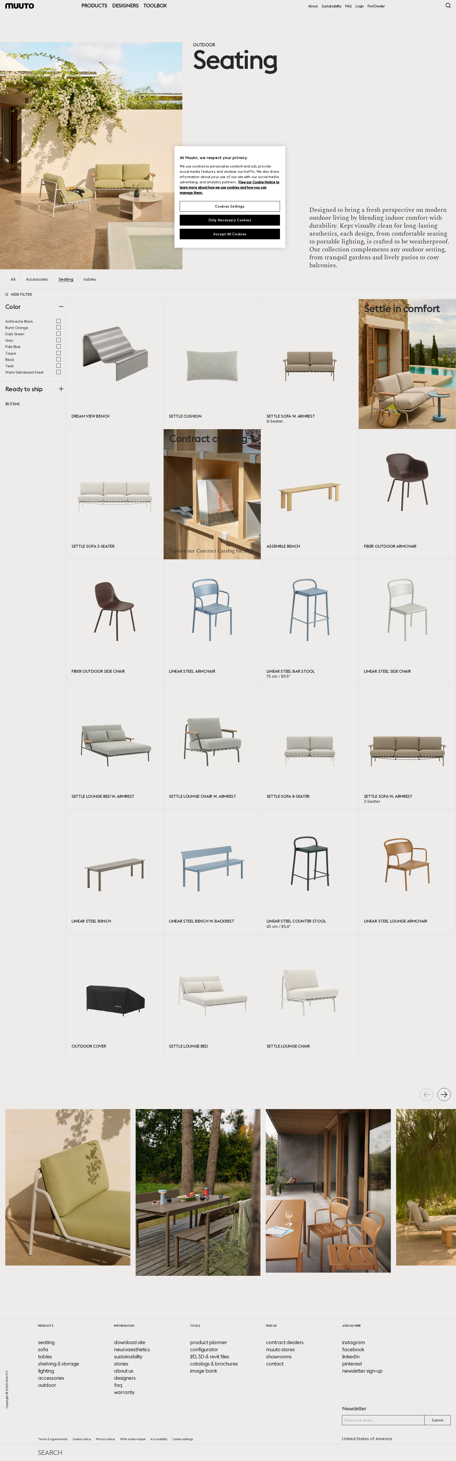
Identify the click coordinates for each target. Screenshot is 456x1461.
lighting (46, 1370)
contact (274, 1363)
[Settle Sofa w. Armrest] (309, 364)
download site (129, 1342)
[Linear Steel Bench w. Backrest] (212, 871)
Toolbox (155, 5)
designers (125, 1378)
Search (50, 1452)
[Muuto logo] (19, 6)
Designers (125, 5)
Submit (438, 1420)
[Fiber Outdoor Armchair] (407, 494)
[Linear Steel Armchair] (212, 622)
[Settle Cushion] (212, 364)
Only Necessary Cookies (229, 220)
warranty (124, 1392)
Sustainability (331, 6)
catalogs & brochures (214, 1363)
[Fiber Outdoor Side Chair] (114, 622)
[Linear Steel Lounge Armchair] (407, 871)
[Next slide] (444, 1094)
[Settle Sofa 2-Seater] (309, 746)
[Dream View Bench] (114, 364)
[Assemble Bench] (309, 494)
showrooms (279, 1356)
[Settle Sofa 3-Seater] (114, 494)
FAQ (348, 6)
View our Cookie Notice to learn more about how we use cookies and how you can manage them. (229, 187)
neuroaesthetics (132, 1349)
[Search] (448, 5)
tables (90, 279)
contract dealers (284, 1342)
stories (121, 1363)
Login (359, 6)
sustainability (128, 1356)
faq (118, 1385)
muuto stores (280, 1349)
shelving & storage (58, 1363)
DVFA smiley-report (133, 1439)
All (13, 279)
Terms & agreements (52, 1439)
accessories (51, 1378)
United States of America (367, 1438)
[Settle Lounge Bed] (212, 996)
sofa (43, 1349)
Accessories (37, 279)
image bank (203, 1370)
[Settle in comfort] (407, 364)
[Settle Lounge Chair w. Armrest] (212, 746)
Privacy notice (105, 1439)
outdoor (47, 1385)
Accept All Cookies (229, 234)
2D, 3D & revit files (209, 1356)
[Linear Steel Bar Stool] (309, 622)
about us (123, 1370)
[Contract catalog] (212, 494)
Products (94, 5)
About (313, 6)
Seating (66, 279)
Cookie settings (182, 1439)
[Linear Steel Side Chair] (407, 622)
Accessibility (158, 1439)
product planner (208, 1342)
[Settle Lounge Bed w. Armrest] (114, 746)
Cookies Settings (229, 206)
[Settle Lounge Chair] (309, 996)
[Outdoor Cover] (114, 996)
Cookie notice (81, 1439)
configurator (204, 1349)
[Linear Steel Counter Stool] (309, 871)
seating (46, 1342)
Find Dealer (376, 6)
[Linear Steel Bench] (114, 871)
